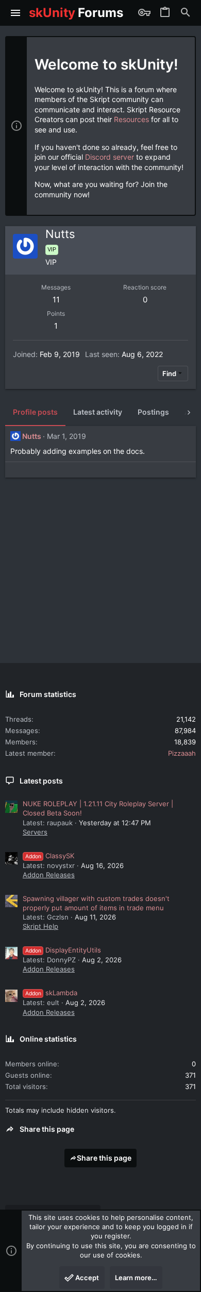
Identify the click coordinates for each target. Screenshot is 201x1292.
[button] (15, 13)
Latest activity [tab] (97, 411)
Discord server (109, 156)
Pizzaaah (182, 753)
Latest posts (41, 780)
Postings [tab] (153, 411)
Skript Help (40, 926)
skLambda (51, 993)
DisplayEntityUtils (63, 950)
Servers (35, 832)
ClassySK (49, 856)
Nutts (31, 436)
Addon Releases (49, 875)
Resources (131, 119)
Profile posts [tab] (35, 411)
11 (56, 299)
